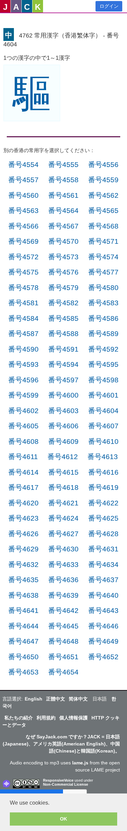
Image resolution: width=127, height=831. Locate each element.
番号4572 (23, 257)
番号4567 (63, 226)
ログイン (109, 6)
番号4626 (23, 534)
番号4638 (23, 595)
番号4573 (63, 257)
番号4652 (103, 657)
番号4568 (103, 226)
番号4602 (23, 410)
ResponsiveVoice (58, 780)
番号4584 (23, 318)
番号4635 (23, 580)
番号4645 (63, 626)
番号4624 (63, 518)
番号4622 (103, 503)
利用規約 (46, 717)
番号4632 (23, 564)
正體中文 (55, 699)
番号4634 (103, 564)
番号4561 (63, 195)
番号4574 (103, 257)
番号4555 (63, 164)
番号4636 (63, 580)
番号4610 (103, 441)
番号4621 (63, 503)
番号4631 (103, 549)
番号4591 (63, 349)
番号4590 (23, 349)
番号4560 (23, 195)
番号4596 (23, 380)
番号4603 (63, 410)
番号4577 (103, 272)
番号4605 (23, 426)
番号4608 (23, 441)
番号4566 (23, 226)
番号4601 (103, 395)
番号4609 (63, 441)
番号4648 (63, 641)
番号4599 (23, 395)
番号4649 (103, 641)
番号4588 (63, 333)
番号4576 (63, 272)
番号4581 (23, 303)
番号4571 (103, 241)
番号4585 (63, 318)
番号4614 (23, 472)
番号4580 (103, 287)
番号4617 (23, 487)
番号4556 (103, 164)
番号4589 (103, 333)
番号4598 (103, 380)
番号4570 (63, 241)
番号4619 (103, 487)
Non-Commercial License (65, 784)
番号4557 (23, 180)
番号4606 (63, 426)
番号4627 (63, 534)
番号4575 (23, 272)
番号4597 (63, 380)
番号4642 (63, 610)
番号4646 (103, 626)
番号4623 (23, 518)
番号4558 (63, 180)
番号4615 (63, 472)
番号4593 (23, 364)
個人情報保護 (73, 717)
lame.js (80, 762)
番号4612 (62, 456)
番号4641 (23, 610)
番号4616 (103, 472)
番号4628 (103, 534)
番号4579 (63, 287)
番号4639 (63, 595)
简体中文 (78, 699)
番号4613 (102, 456)
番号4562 (103, 195)
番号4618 (63, 487)
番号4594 (63, 364)
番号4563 (23, 210)
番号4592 (103, 349)
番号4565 (103, 210)
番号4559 (103, 180)
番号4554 (23, 164)
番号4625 (103, 518)
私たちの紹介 (18, 717)
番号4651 (63, 657)
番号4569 (23, 241)
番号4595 (103, 364)
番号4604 (103, 410)
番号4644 (23, 626)
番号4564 (63, 210)
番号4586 (103, 318)
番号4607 (103, 426)
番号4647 (23, 641)
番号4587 (23, 333)
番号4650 (23, 657)
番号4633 (63, 564)
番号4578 (23, 287)
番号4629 (23, 549)
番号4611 (23, 456)
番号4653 (23, 672)
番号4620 (23, 503)
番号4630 (63, 549)
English (33, 699)
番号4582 (63, 303)
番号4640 (103, 595)
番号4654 (63, 672)
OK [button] (63, 819)
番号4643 (103, 610)
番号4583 (103, 303)
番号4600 (63, 395)
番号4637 (103, 580)
